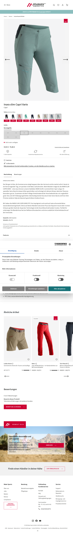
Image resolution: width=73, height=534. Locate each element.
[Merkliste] (28, 359)
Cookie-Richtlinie (36, 528)
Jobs (5, 491)
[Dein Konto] (62, 5)
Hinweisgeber (44, 528)
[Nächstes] (65, 60)
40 (34, 133)
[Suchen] (54, 5)
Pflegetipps (24, 491)
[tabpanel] (36, 135)
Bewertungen (18, 174)
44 (50, 133)
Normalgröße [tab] (8, 128)
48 (66, 133)
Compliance (7, 500)
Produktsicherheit (61, 504)
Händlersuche (60, 496)
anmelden (49, 445)
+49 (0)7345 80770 (46, 509)
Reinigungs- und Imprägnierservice (61, 500)
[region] (36, 60)
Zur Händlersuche (53, 469)
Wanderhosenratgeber (27, 488)
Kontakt (40, 491)
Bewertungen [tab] (10, 389)
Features (6, 235)
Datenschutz (17, 528)
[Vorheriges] (7, 60)
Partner (6, 497)
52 (17, 137)
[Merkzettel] (58, 5)
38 (25, 133)
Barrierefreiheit (63, 528)
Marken (6, 494)
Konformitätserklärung (53, 528)
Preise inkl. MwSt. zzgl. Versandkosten (62, 147)
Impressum (10, 528)
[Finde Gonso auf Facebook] (36, 520)
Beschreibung (8, 174)
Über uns (6, 488)
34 (9, 133)
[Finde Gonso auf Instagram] (33, 520)
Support (58, 488)
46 (58, 133)
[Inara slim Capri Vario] (36, 60)
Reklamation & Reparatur (60, 492)
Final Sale (42, 12)
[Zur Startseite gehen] (36, 5)
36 (17, 133)
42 (42, 133)
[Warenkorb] (67, 5)
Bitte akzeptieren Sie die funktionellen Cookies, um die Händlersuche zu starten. (29, 166)
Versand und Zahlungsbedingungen (44, 497)
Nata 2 (34, 363)
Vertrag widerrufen (11, 504)
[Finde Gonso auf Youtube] (40, 520)
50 (9, 137)
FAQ (39, 493)
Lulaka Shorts (8, 363)
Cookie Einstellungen (26, 528)
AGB (6, 528)
